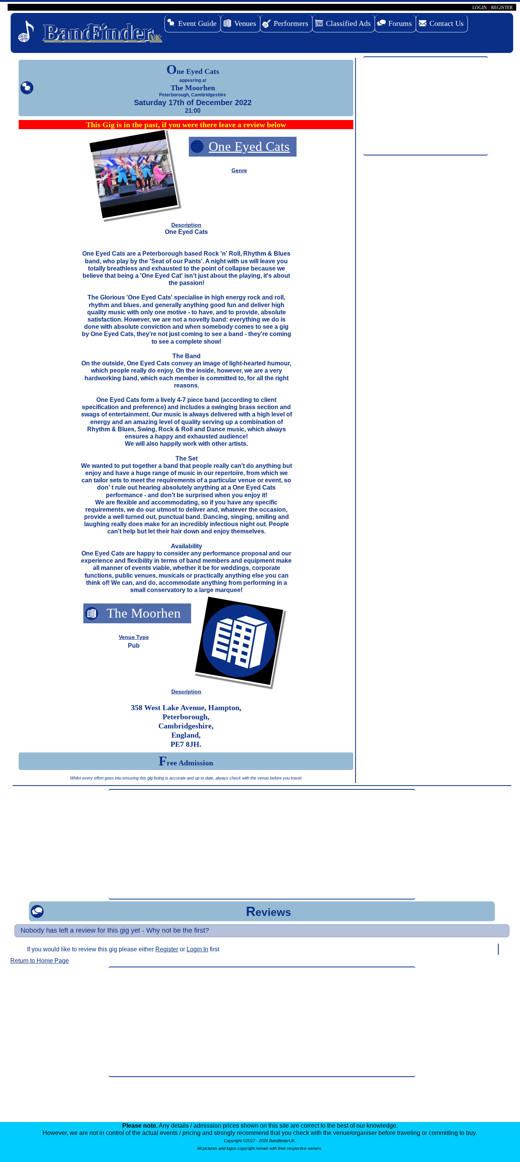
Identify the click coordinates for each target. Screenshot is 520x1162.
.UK (102, 32)
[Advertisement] (425, 106)
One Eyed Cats (249, 146)
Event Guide (197, 23)
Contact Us (446, 23)
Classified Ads (348, 23)
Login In (197, 949)
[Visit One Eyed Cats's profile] (133, 176)
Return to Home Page (39, 960)
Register (166, 949)
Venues (245, 23)
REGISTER (502, 7)
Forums (400, 23)
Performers (291, 23)
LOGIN (479, 7)
